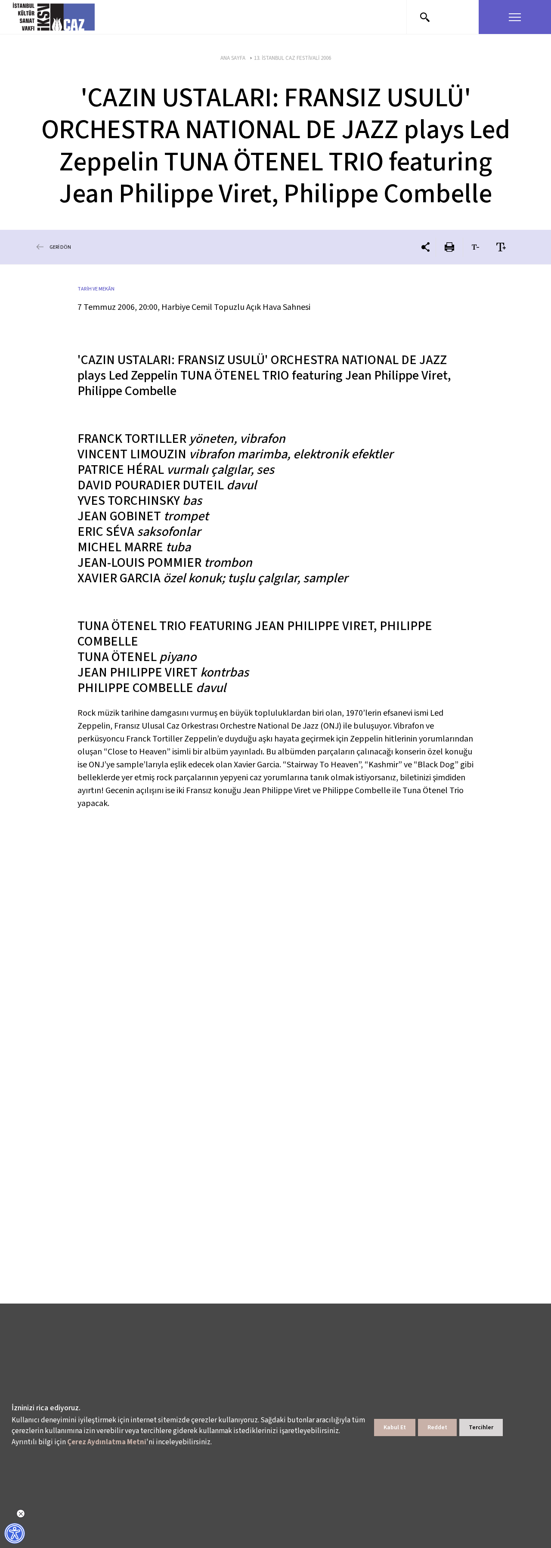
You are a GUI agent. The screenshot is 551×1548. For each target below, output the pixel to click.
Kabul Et (395, 1427)
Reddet (437, 1427)
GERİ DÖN (60, 246)
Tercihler (481, 1427)
